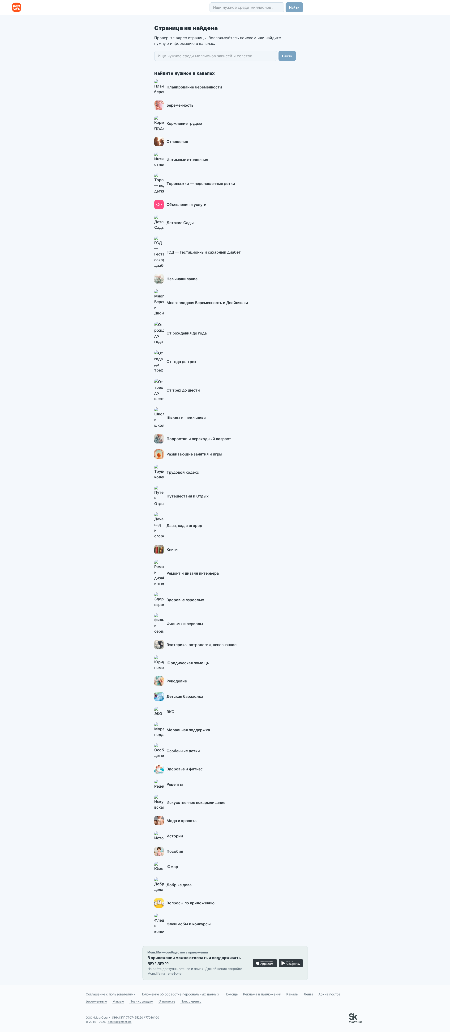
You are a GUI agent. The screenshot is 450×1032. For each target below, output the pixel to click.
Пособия (175, 851)
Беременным (96, 1001)
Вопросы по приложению (190, 903)
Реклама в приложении (262, 994)
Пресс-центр (190, 1001)
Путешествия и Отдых (188, 496)
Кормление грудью (184, 123)
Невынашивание (182, 278)
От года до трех (181, 361)
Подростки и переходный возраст (199, 438)
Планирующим (141, 1001)
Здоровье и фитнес (185, 769)
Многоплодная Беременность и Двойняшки (207, 302)
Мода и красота (182, 820)
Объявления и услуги (186, 204)
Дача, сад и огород (184, 525)
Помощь (231, 994)
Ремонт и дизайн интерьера (193, 573)
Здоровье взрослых (185, 599)
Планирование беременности (194, 87)
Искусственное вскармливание (196, 802)
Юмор (172, 866)
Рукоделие (177, 681)
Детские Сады (180, 222)
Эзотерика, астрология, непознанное (201, 644)
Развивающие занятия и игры (194, 454)
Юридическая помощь (188, 662)
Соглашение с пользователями (110, 994)
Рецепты (175, 784)
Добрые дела (179, 884)
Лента (308, 994)
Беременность (180, 105)
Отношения (177, 141)
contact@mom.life (120, 1022)
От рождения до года (187, 333)
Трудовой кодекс (183, 472)
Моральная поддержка (188, 729)
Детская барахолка (185, 696)
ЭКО (170, 711)
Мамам (118, 1001)
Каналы (292, 994)
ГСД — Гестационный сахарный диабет (204, 252)
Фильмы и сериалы (185, 623)
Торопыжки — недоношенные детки (201, 183)
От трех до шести (183, 390)
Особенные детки (183, 750)
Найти (294, 7)
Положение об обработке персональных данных (180, 994)
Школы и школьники (186, 417)
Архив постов (329, 994)
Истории (175, 836)
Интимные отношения (187, 159)
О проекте (167, 1001)
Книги (172, 549)
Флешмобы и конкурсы (189, 924)
